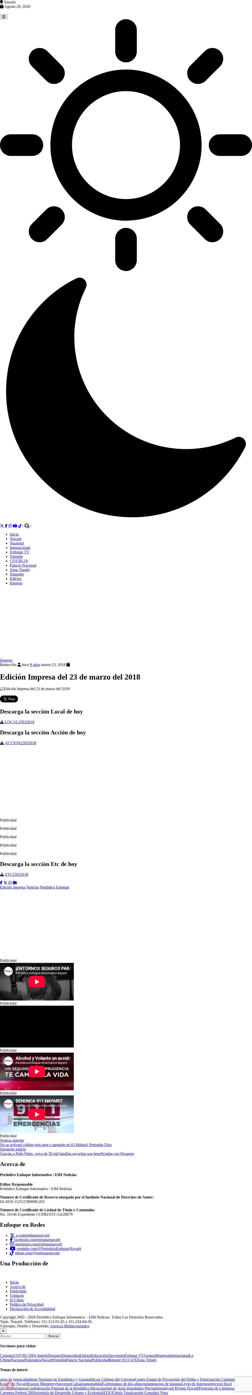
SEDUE (107, 1393)
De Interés (40, 1355)
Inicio (14, 534)
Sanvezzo (63, 1384)
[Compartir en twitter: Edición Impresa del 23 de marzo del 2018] (5, 883)
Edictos (15, 578)
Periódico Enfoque (54, 887)
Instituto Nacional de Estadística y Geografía (59, 1379)
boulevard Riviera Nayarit (178, 1388)
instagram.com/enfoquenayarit (38, 1244)
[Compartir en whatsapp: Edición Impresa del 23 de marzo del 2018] (10, 883)
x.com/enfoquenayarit (32, 1235)
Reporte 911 (118, 1360)
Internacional (20, 548)
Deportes (17, 574)
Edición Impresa (12, 887)
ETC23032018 (16, 874)
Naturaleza (33, 1360)
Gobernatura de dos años (122, 1384)
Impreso (16, 583)
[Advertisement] (126, 623)
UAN (132, 1360)
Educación (99, 1355)
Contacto (17, 1295)
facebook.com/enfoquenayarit (36, 1240)
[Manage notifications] (10, 1385)
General (150, 1355)
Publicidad (18, 1291)
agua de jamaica (12, 1379)
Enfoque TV (20, 552)
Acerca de (18, 1287)
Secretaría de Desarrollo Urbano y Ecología (67, 1393)
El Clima (17, 1300)
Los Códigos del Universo (114, 1379)
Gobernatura (17, 1388)
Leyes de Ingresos (195, 1384)
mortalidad (94, 1384)
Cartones (7, 1355)
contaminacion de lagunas (161, 1384)
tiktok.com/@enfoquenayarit (37, 1253)
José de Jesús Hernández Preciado (131, 1388)
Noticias (32, 887)
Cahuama (78, 1384)
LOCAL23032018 (19, 722)
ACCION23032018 (20, 743)
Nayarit (15, 539)
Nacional (17, 543)
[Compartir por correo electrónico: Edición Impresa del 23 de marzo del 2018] (15, 883)
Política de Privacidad (27, 1304)
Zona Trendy (20, 570)
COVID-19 (19, 561)
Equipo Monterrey (42, 1384)
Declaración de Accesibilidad (32, 1309)
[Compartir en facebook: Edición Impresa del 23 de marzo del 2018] (1, 883)
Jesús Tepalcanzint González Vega (141, 1393)
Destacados (70, 1355)
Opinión (16, 556)
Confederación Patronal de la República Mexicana (66, 1388)
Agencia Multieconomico (69, 1326)
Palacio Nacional (23, 565)
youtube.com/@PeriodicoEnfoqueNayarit (48, 1248)
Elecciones (116, 1355)
